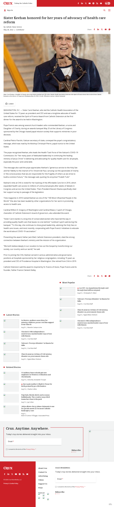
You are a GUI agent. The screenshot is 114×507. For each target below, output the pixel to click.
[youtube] (90, 3)
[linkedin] (82, 3)
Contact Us (42, 472)
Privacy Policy (30, 449)
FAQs (40, 488)
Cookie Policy (14, 483)
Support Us (42, 484)
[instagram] (93, 3)
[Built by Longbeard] (110, 504)
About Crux (42, 468)
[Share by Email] (106, 29)
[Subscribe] (101, 3)
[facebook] (78, 3)
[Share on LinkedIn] (98, 29)
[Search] (104, 10)
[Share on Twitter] (102, 29)
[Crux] (8, 3)
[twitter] (86, 3)
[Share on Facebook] (94, 29)
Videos (41, 480)
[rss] (97, 3)
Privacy (6, 483)
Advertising (43, 476)
